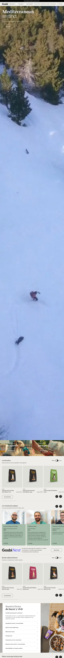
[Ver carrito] (61, 4)
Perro (53, 460)
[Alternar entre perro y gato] (56, 460)
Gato (60, 460)
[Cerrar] (37, 612)
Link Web (6, 543)
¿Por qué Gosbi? (29, 4)
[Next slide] (60, 496)
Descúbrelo (56, 550)
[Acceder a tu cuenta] (60, 4)
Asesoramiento (53, 3)
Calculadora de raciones (45, 3)
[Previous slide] (56, 496)
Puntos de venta (37, 3)
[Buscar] (58, 4)
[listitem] (22, 616)
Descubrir (8, 26)
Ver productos (11, 450)
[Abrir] (37, 623)
